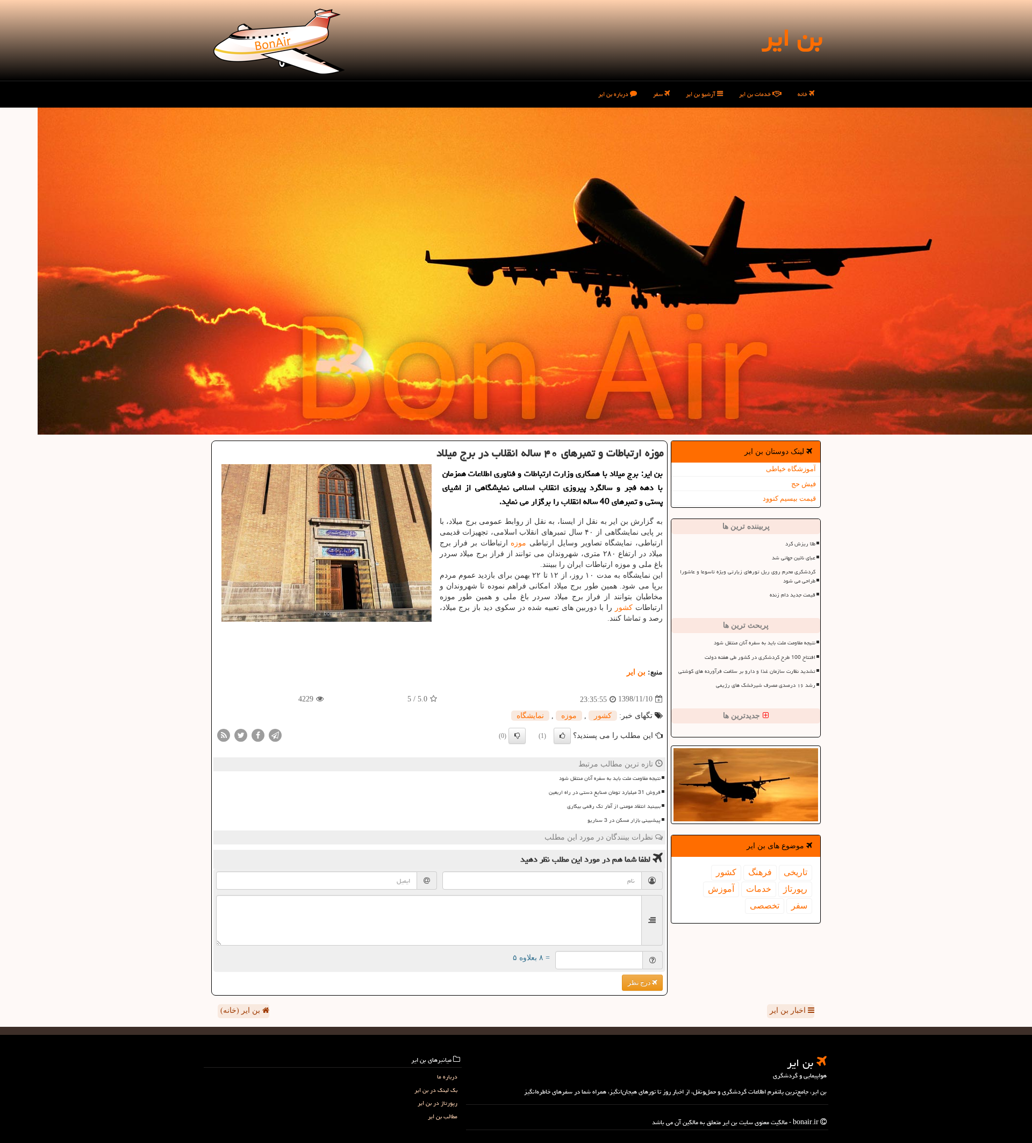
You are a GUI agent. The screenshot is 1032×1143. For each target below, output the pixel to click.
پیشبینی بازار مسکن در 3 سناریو (624, 820)
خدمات (758, 888)
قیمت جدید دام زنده (792, 595)
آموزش (721, 888)
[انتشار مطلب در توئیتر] (240, 734)
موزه (518, 543)
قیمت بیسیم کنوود (789, 498)
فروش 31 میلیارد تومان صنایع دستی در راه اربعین (605, 792)
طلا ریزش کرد (800, 543)
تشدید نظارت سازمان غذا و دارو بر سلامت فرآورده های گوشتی (746, 671)
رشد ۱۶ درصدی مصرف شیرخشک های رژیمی (765, 685)
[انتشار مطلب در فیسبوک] (258, 734)
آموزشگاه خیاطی (791, 469)
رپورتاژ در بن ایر (437, 1103)
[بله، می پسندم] (562, 736)
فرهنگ (760, 872)
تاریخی (795, 872)
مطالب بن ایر (442, 1116)
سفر (658, 94)
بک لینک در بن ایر (435, 1090)
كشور (726, 872)
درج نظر (640, 982)
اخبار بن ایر (789, 1010)
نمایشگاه (530, 716)
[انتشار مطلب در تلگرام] (275, 734)
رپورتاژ (795, 888)
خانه (803, 94)
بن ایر (792, 38)
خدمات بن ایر (755, 94)
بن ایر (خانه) (241, 1010)
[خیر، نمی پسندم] (517, 736)
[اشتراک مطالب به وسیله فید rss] (223, 734)
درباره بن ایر (614, 94)
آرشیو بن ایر (701, 94)
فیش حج (803, 484)
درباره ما (447, 1076)
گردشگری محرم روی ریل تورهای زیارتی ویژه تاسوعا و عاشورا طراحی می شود (747, 576)
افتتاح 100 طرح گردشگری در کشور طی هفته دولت (760, 657)
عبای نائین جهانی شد (793, 557)
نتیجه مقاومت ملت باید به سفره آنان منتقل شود (764, 642)
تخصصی (764, 905)
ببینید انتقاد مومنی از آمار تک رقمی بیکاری (614, 806)
